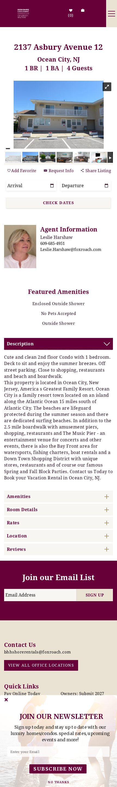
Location (17, 536)
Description (20, 344)
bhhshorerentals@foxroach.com (37, 652)
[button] (60, 733)
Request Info (61, 170)
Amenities (18, 496)
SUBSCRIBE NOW (58, 769)
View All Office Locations (41, 665)
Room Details (22, 510)
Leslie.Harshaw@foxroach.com (70, 249)
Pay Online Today (22, 693)
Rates (13, 523)
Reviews (16, 549)
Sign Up (95, 595)
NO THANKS (58, 782)
